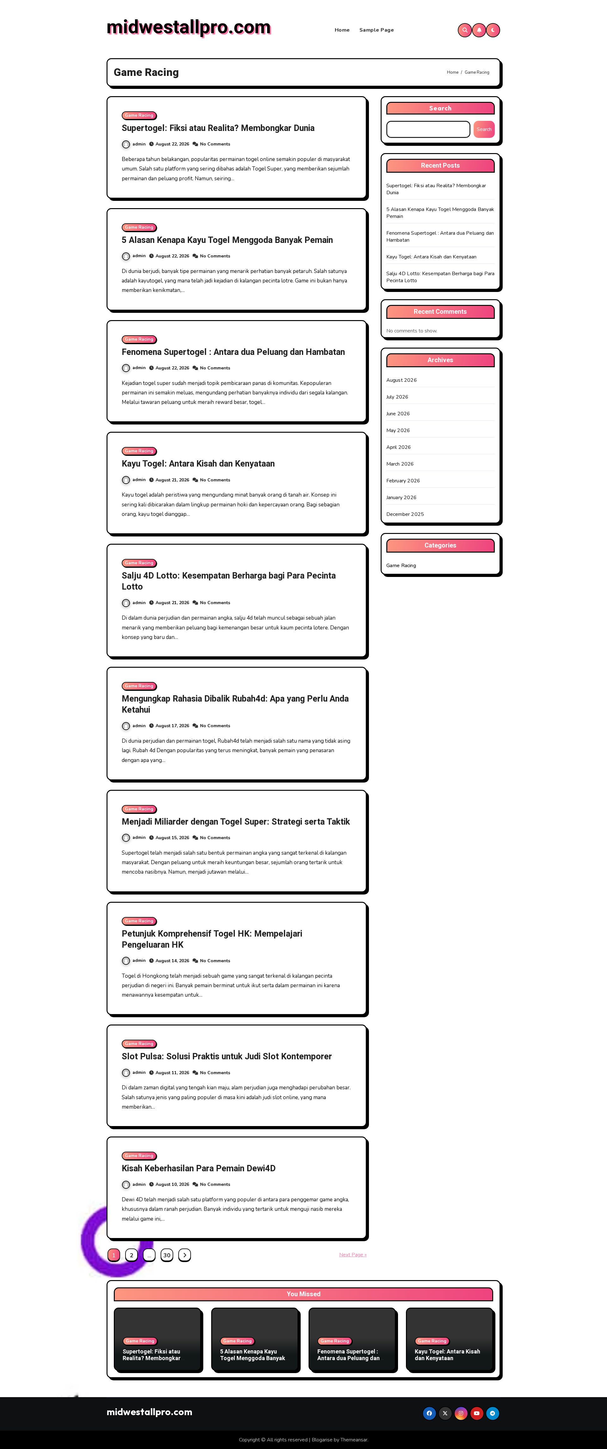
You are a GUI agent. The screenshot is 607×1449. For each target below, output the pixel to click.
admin (139, 144)
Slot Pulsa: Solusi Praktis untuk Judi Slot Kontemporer (227, 1056)
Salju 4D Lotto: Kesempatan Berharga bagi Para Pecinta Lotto (229, 581)
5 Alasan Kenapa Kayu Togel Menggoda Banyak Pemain (227, 240)
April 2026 (398, 447)
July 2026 (397, 396)
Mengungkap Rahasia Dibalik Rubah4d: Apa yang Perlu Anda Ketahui (235, 704)
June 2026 (398, 413)
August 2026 (401, 380)
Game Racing (139, 115)
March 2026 (400, 464)
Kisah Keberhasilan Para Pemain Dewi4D (199, 1168)
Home (342, 30)
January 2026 (401, 497)
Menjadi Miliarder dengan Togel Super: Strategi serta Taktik (236, 822)
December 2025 (405, 514)
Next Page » (353, 1254)
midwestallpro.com (189, 27)
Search (440, 108)
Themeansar (353, 1439)
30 (166, 1255)
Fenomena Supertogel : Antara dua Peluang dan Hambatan (233, 352)
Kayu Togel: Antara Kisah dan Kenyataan (198, 464)
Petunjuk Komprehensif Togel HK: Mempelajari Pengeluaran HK (212, 939)
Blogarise (322, 1439)
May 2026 (398, 430)
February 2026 (403, 480)
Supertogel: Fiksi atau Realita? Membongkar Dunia (218, 128)
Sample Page (376, 30)
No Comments (215, 144)
